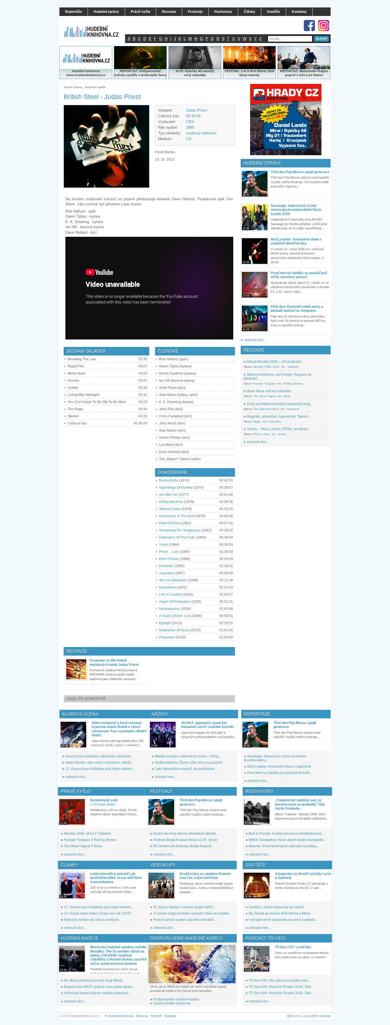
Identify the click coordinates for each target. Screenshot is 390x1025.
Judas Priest (196, 110)
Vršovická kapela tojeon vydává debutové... (97, 993)
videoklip (199, 75)
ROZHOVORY (260, 791)
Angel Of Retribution (174, 602)
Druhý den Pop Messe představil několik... (185, 834)
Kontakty (170, 1016)
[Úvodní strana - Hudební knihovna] (95, 27)
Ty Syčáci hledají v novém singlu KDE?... (184, 907)
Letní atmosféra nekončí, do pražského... (186, 769)
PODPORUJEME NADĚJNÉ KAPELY (186, 938)
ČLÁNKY (69, 864)
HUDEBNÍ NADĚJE (79, 938)
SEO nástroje (321, 1016)
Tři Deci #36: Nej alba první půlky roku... (279, 980)
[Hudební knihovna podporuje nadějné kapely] (192, 964)
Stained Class (170, 509)
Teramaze (293, 409)
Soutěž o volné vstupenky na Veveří (276, 907)
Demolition (167, 587)
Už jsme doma (104, 804)
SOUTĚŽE (256, 864)
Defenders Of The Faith (177, 537)
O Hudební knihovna (119, 1016)
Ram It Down (169, 559)
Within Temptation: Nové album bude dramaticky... (287, 840)
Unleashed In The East (176, 516)
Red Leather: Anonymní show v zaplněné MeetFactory (296, 241)
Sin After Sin (168, 495)
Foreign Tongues (265, 383)
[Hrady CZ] (285, 119)
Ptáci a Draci (262, 434)
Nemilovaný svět (104, 800)
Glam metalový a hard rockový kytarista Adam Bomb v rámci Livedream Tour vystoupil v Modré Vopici (119, 729)
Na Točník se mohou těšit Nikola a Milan (280, 913)
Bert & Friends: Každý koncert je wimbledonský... (286, 834)
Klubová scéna (80, 713)
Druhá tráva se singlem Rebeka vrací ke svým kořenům (205, 876)
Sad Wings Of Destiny (176, 488)
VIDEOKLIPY (163, 864)
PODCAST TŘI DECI (266, 938)
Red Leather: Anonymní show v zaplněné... (280, 767)
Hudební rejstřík (95, 87)
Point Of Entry (169, 523)
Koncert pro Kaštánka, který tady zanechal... (99, 756)
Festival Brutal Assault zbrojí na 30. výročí (185, 840)
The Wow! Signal (265, 396)
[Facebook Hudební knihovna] (309, 26)
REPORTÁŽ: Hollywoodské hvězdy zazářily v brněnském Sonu (140, 73)
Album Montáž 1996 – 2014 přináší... (275, 362)
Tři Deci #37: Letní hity (293, 947)
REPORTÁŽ (288, 71)
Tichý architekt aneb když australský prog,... (280, 404)
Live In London (170, 595)
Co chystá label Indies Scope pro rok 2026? (98, 913)
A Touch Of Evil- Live (175, 616)
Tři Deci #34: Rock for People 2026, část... (281, 993)
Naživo (160, 713)
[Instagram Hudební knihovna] (324, 26)
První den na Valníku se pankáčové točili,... (280, 773)
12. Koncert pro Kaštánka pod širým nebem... (100, 769)
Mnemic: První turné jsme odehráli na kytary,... (284, 846)
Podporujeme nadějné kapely (176, 999)
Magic (257, 421)
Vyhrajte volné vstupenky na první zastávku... (283, 920)
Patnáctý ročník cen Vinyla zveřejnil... (92, 920)
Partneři (156, 1016)
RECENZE (254, 349)
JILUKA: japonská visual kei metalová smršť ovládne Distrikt (207, 725)
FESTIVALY (161, 791)
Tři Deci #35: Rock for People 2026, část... (281, 987)
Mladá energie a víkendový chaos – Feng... (188, 756)
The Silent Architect (266, 409)
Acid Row (275, 421)
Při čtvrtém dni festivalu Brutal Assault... (183, 846)
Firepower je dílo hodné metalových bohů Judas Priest (114, 662)
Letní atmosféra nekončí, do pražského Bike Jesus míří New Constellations (116, 878)
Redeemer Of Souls (174, 630)
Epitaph (165, 623)
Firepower (167, 637)
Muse (287, 396)
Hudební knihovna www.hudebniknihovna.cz (86, 73)
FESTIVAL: (233, 71)
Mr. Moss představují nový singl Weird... (94, 980)
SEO (290, 1016)
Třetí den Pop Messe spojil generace (300, 172)
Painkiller (166, 566)
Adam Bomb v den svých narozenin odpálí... (99, 763)
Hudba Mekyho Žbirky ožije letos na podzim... (190, 763)
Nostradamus (169, 609)
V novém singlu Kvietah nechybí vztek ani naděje (191, 913)
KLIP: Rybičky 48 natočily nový (195, 73)
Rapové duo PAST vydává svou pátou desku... (99, 987)
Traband (292, 366)
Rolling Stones (293, 383)
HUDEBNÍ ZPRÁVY (262, 163)
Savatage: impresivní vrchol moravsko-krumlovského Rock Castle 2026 (296, 210)
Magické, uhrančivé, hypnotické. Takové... (279, 417)
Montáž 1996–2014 (267, 366)
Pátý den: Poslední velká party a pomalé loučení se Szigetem (297, 309)
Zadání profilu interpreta (171, 1003)
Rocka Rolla (168, 480)
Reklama (142, 1016)
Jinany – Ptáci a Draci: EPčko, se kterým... (279, 429)
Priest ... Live (169, 552)
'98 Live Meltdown (173, 580)
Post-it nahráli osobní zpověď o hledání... (184, 920)
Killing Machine (171, 502)
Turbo (163, 545)
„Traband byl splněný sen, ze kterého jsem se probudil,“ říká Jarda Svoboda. (300, 804)
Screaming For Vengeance (179, 530)
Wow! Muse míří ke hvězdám (269, 391)
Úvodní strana (73, 87)
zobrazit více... (255, 340)
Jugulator (166, 573)
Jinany (282, 434)
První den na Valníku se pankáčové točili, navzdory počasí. (299, 275)
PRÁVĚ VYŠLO (76, 791)
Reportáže (257, 713)
